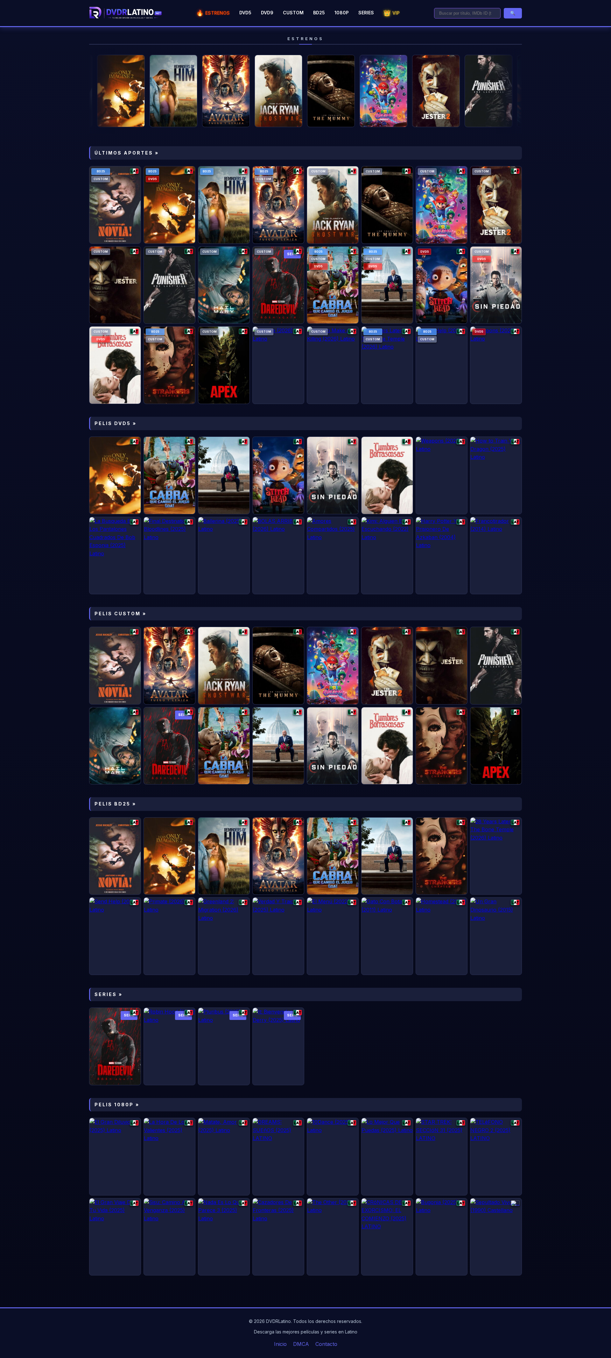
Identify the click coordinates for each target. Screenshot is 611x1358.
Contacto (326, 1344)
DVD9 (267, 12)
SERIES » (109, 994)
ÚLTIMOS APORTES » (127, 152)
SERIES (366, 12)
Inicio (280, 1344)
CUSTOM (293, 12)
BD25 (319, 12)
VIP (391, 13)
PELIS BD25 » (115, 803)
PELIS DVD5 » (116, 423)
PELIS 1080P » (117, 1104)
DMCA (301, 1344)
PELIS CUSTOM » (120, 613)
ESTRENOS (213, 13)
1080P (341, 12)
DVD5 (245, 12)
